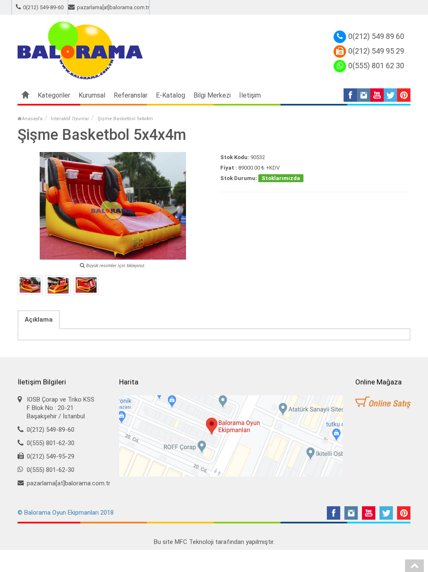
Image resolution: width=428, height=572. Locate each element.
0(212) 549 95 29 (376, 50)
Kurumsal (92, 95)
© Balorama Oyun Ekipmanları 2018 (66, 512)
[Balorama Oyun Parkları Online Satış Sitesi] (382, 402)
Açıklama (39, 319)
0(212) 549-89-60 (43, 7)
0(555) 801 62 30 (376, 65)
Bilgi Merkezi (212, 95)
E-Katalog (170, 95)
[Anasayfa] (25, 95)
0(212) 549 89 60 (376, 36)
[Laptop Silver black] (30, 285)
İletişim (250, 95)
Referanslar (131, 95)
